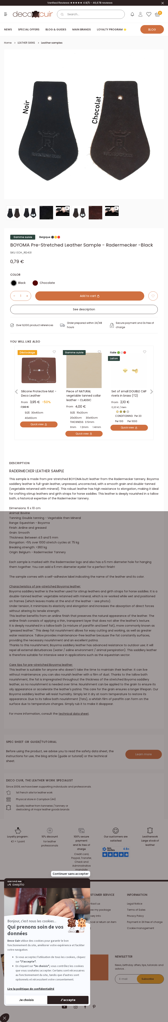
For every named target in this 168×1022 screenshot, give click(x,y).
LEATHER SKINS (26, 42)
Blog (152, 30)
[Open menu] (6, 14)
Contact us (93, 903)
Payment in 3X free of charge (144, 922)
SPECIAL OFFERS (28, 29)
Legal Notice (134, 903)
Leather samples (51, 42)
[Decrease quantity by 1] (12, 296)
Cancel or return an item (101, 922)
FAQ (88, 928)
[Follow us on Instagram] (76, 1007)
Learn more (143, 754)
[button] (153, 296)
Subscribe (148, 979)
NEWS (8, 29)
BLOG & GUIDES (55, 29)
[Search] (62, 14)
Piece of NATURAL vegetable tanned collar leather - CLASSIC (83, 395)
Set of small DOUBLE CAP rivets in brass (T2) (128, 393)
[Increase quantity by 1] (28, 296)
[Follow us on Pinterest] (94, 1007)
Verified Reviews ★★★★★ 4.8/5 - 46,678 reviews (79, 3)
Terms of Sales (136, 909)
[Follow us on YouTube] (64, 1007)
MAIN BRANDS (81, 29)
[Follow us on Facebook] (85, 1007)
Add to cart (88, 296)
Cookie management (140, 928)
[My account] (140, 14)
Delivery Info (93, 916)
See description (84, 309)
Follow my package (98, 909)
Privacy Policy (135, 916)
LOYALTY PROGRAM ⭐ (112, 29)
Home (7, 42)
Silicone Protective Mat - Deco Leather (38, 393)
